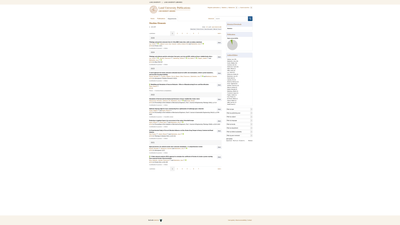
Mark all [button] (215, 29)
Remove (250, 140)
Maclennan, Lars (231, 76)
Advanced (211, 18)
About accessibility (241, 220)
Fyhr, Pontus (230, 96)
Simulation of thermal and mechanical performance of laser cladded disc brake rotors (174, 99)
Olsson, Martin (231, 100)
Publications (161, 18)
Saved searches (246, 7)
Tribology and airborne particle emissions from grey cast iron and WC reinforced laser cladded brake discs (180, 56)
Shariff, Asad (230, 104)
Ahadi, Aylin (230, 78)
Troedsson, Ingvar (232, 93)
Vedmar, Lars (230, 59)
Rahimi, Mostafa (231, 89)
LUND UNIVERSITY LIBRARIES (173, 2)
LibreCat (156, 220)
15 (237, 61)
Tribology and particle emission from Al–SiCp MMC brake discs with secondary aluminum (175, 42)
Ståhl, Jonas (230, 70)
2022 (151, 102)
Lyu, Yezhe (230, 72)
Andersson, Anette (231, 74)
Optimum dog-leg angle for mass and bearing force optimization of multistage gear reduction (176, 108)
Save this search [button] (208, 29)
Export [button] (219, 29)
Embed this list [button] (200, 29)
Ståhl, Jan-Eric (231, 102)
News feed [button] (193, 29)
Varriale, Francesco (232, 85)
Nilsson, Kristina (231, 87)
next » (219, 33)
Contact (249, 220)
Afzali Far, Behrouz (232, 81)
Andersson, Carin (231, 66)
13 (236, 63)
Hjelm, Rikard (230, 68)
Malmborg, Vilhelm (231, 91)
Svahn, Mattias (231, 63)
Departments (172, 18)
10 (207, 27)
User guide (231, 220)
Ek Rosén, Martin (231, 98)
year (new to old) (216, 27)
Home (152, 18)
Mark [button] (219, 42)
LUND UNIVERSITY (155, 2)
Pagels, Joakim (231, 95)
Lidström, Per (230, 80)
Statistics (224, 7)
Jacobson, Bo (230, 65)
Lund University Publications (174, 7)
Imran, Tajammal (231, 83)
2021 (151, 150)
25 (235, 59)
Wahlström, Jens (231, 61)
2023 (151, 78)
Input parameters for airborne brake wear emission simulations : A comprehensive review (175, 146)
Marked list (232, 7)
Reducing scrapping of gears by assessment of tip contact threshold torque (171, 120)
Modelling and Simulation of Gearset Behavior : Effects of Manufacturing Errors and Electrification (180, 84)
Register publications (214, 7)
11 (235, 65)
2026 (151, 46)
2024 (151, 62)
